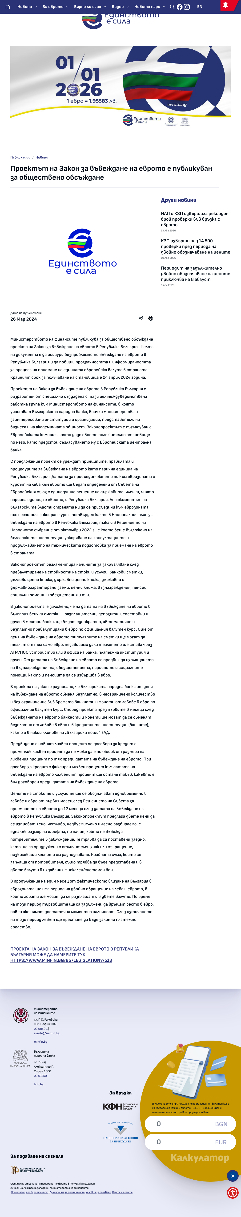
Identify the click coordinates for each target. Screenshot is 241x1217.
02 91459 (40, 1076)
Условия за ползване (98, 1192)
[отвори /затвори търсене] (172, 7)
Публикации (20, 157)
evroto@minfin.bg (46, 1033)
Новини (24, 7)
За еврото (53, 7)
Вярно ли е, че (87, 7)
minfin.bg (40, 1041)
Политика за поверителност (29, 1192)
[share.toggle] (141, 318)
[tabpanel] (82, 251)
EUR (221, 1142)
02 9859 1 (41, 1028)
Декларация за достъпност (66, 1192)
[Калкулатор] (233, 1176)
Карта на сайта (122, 1192)
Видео (118, 7)
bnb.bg (38, 1084)
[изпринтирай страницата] (150, 318)
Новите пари (147, 7)
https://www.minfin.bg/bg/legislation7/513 (61, 960)
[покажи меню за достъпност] (233, 1193)
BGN (221, 1124)
